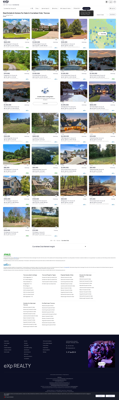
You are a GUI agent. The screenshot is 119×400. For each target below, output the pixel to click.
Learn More (74, 387)
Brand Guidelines (46, 349)
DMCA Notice (59, 377)
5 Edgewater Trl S (27, 283)
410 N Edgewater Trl (28, 277)
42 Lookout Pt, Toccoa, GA (38, 138)
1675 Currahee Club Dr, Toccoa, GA (68, 169)
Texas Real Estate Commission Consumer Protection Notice (59, 385)
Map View (113, 8)
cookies (8, 393)
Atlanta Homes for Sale (66, 277)
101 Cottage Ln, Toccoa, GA (38, 232)
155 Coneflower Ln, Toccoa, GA (68, 44)
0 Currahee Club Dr (28, 288)
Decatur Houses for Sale (85, 292)
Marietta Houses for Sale (85, 285)
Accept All (100, 395)
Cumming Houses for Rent (48, 310)
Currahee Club (65, 240)
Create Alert (45, 103)
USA (51, 240)
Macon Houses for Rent (47, 316)
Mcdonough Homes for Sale (67, 296)
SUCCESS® (26, 345)
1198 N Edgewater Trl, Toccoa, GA (68, 138)
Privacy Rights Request (47, 343)
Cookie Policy (45, 347)
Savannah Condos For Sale (29, 309)
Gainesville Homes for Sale (67, 294)
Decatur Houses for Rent (48, 318)
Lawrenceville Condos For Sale (30, 316)
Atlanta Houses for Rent (48, 305)
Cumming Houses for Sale (86, 283)
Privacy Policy (45, 345)
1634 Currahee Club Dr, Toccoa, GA (97, 75)
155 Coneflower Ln (27, 281)
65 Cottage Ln (26, 286)
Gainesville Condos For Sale (30, 324)
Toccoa (58, 240)
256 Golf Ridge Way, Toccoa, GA (11, 138)
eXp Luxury (26, 354)
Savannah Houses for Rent (48, 307)
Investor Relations (7, 347)
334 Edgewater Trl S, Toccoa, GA (11, 232)
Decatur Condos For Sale (29, 320)
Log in (110, 2)
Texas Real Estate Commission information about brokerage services (59, 383)
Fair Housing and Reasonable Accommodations (59, 379)
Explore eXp (101, 364)
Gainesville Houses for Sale (86, 296)
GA (54, 240)
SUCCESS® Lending (28, 347)
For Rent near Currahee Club (49, 283)
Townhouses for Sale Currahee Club (50, 281)
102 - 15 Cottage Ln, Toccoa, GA (11, 201)
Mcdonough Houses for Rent (49, 324)
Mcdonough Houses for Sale (86, 298)
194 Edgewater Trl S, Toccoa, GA (39, 201)
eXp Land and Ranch (28, 356)
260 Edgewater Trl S (28, 296)
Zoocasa (25, 343)
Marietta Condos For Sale (29, 313)
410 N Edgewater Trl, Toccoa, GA (11, 44)
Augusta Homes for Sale (66, 292)
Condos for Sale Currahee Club (49, 279)
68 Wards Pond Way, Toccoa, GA (39, 169)
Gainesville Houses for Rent (48, 322)
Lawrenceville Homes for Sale (68, 286)
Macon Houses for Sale (85, 289)
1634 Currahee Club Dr (28, 292)
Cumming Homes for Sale (67, 281)
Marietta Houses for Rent (48, 312)
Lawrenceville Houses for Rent (49, 314)
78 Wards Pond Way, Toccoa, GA (97, 169)
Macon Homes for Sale (66, 288)
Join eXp (5, 345)
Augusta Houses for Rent (48, 320)
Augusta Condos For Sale (29, 322)
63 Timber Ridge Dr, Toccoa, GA (39, 44)
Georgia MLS (67, 267)
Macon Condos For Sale (28, 318)
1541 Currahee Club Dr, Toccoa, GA (97, 201)
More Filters (87, 8)
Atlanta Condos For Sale (29, 307)
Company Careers (7, 349)
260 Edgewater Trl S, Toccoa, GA (68, 106)
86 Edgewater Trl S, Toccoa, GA (68, 201)
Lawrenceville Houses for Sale (87, 287)
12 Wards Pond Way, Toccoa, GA (97, 138)
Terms (88, 393)
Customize (110, 395)
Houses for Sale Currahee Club (49, 277)
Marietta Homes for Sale (66, 283)
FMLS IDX (16, 257)
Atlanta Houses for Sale (85, 279)
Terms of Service (69, 378)
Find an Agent (6, 343)
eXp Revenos (26, 349)
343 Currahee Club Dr (28, 290)
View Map (103, 33)
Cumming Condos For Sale (29, 311)
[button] (59, 246)
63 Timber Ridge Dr (27, 279)
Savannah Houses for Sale (86, 281)
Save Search (112, 14)
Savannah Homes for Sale (67, 279)
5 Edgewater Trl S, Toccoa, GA (10, 75)
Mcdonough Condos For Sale (30, 326)
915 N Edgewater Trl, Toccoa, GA (11, 169)
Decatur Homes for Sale (66, 290)
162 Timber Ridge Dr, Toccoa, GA (97, 106)
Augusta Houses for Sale (85, 294)
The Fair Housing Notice (74, 386)
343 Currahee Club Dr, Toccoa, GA (68, 75)
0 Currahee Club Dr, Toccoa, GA (39, 75)
